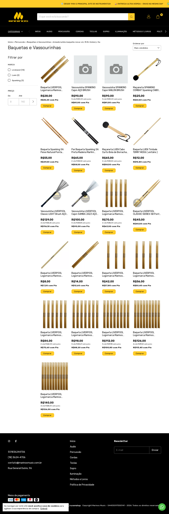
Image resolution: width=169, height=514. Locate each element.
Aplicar (33, 101)
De (9, 96)
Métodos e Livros (142, 31)
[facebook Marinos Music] (16, 441)
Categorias (14, 31)
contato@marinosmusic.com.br (25, 462)
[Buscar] (131, 16)
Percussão (64, 31)
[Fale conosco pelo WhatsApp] (162, 507)
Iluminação (121, 31)
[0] (157, 17)
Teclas (93, 31)
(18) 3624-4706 (16, 457)
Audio (49, 31)
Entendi (43, 508)
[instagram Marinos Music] (9, 441)
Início (38, 31)
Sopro (106, 31)
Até (20, 96)
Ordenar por (138, 43)
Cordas (80, 31)
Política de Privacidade (82, 484)
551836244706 (16, 452)
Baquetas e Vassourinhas (39, 42)
